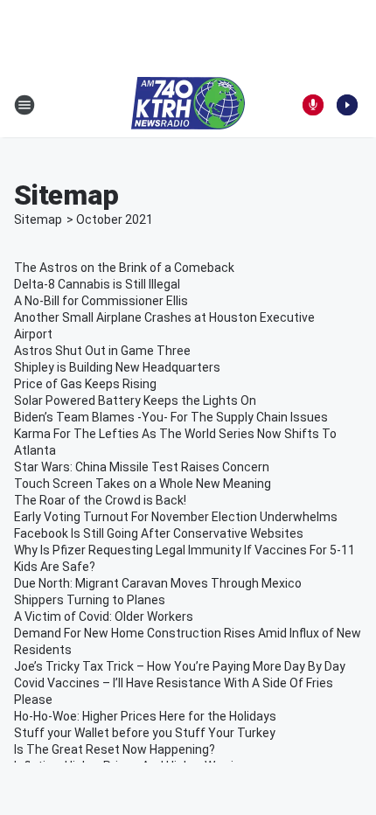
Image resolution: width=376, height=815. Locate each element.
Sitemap (38, 219)
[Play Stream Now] (347, 104)
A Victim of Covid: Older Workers (103, 616)
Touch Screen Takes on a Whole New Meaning (142, 484)
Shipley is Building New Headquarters (117, 367)
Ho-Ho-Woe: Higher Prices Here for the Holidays (145, 716)
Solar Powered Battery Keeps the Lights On (135, 401)
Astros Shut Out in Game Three (102, 351)
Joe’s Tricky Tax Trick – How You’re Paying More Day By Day (179, 666)
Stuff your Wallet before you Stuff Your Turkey (144, 733)
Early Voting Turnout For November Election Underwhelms (176, 517)
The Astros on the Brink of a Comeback (124, 268)
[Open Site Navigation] (24, 104)
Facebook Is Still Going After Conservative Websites (158, 533)
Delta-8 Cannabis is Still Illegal (97, 284)
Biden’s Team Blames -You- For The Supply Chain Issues (171, 417)
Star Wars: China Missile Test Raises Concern (141, 467)
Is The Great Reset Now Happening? (114, 749)
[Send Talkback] (313, 104)
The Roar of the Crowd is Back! (100, 500)
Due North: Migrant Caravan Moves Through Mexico (158, 583)
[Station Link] (188, 105)
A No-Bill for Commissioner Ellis (101, 301)
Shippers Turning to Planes (89, 600)
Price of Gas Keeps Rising (85, 384)
